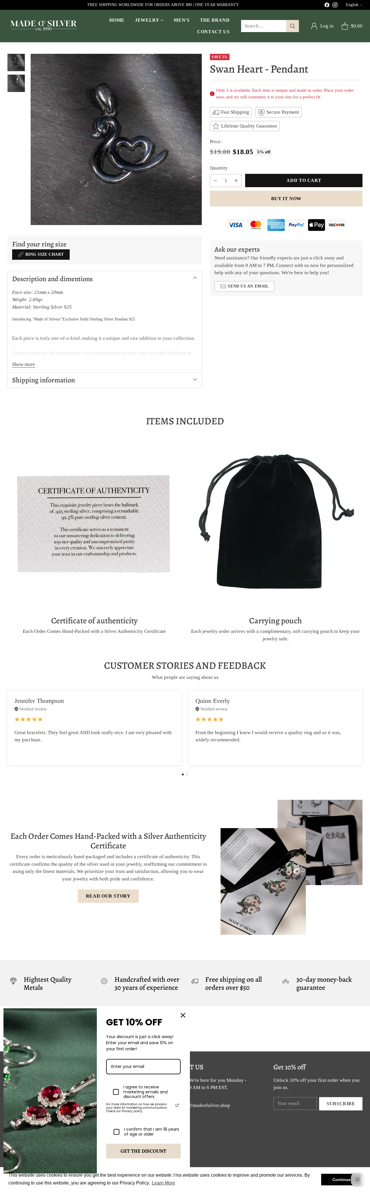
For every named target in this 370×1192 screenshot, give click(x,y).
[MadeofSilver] (44, 26)
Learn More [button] (163, 1182)
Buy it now (286, 198)
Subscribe (341, 1103)
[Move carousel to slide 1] (183, 774)
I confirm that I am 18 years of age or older (151, 1132)
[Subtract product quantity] (215, 181)
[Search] (292, 26)
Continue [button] (341, 1179)
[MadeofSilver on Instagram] (335, 6)
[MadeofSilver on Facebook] (327, 6)
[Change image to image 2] (16, 83)
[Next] (361, 727)
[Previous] (9, 727)
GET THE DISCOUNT (143, 1151)
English (352, 5)
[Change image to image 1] (16, 62)
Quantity (219, 168)
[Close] (183, 1015)
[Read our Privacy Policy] (177, 1105)
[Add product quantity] (236, 181)
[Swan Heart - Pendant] (116, 139)
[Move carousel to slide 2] (187, 774)
